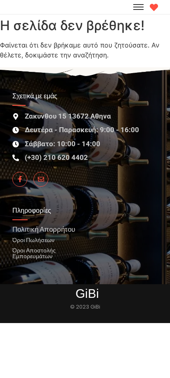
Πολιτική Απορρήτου (43, 229)
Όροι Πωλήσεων (33, 239)
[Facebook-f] (19, 179)
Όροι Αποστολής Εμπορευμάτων (34, 253)
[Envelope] (40, 179)
